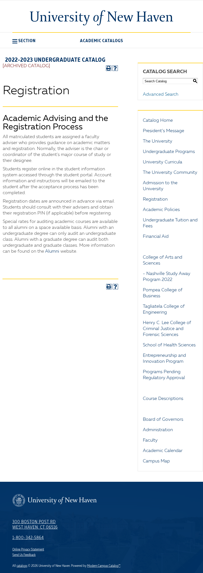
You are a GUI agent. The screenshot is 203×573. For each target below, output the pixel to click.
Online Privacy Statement (28, 549)
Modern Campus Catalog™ (103, 566)
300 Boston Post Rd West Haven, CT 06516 (35, 525)
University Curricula (162, 162)
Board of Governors (163, 419)
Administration (158, 430)
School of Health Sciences (169, 345)
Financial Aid (156, 236)
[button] (24, 40)
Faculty (150, 440)
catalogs (22, 566)
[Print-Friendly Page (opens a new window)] (108, 68)
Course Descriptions (163, 398)
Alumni (52, 251)
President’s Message (163, 131)
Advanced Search (160, 94)
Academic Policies (161, 210)
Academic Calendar (162, 451)
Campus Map (156, 461)
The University (157, 141)
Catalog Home (158, 120)
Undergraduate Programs (169, 152)
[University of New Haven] (101, 18)
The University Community (170, 172)
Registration (155, 199)
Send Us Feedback (24, 555)
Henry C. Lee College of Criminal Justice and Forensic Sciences (167, 329)
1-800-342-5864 (28, 538)
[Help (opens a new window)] (115, 68)
